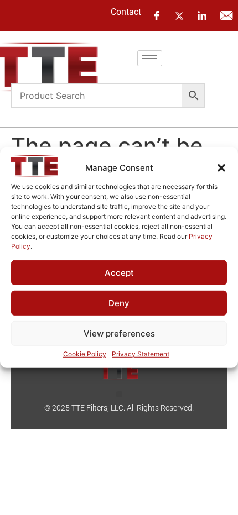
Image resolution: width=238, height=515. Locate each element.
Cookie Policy (84, 354)
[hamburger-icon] (149, 58)
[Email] (226, 15)
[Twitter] (179, 15)
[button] (221, 168)
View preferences (119, 333)
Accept (119, 272)
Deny (119, 303)
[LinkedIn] (202, 15)
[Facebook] (156, 15)
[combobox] (96, 95)
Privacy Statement (140, 354)
